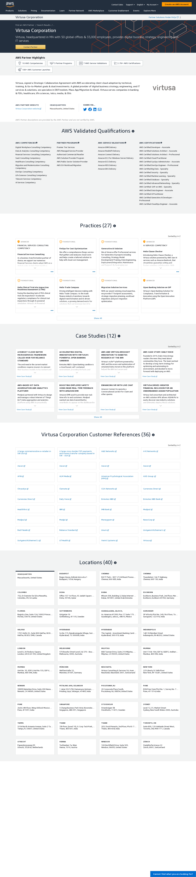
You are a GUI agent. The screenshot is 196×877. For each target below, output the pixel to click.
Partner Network (76, 10)
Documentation (48, 10)
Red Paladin (23, 530)
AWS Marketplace (96, 10)
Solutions (22, 10)
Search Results (43, 25)
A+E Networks (149, 451)
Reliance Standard (67, 530)
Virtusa (146, 540)
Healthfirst (22, 509)
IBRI (61, 509)
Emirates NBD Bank (151, 499)
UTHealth (63, 540)
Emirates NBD (107, 499)
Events (136, 10)
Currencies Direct (151, 488)
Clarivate (63, 488)
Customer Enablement (118, 10)
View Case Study (23, 376)
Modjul (62, 519)
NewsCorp (147, 519)
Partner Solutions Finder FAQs (162, 17)
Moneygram (106, 519)
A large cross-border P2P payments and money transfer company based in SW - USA (77, 453)
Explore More (150, 10)
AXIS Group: (148, 476)
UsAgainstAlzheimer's (153, 530)
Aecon (20, 466)
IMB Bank (105, 509)
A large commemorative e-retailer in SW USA (34, 452)
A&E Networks (108, 451)
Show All (98, 318)
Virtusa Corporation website (27, 108)
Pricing (34, 10)
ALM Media (64, 476)
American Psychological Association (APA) (117, 477)
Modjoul (146, 509)
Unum (104, 530)
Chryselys (22, 488)
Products (10, 10)
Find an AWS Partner (24, 25)
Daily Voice (64, 499)
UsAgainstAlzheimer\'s (28, 540)
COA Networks (108, 488)
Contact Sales (117, 4)
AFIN (20, 476)
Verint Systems (108, 540)
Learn (62, 10)
